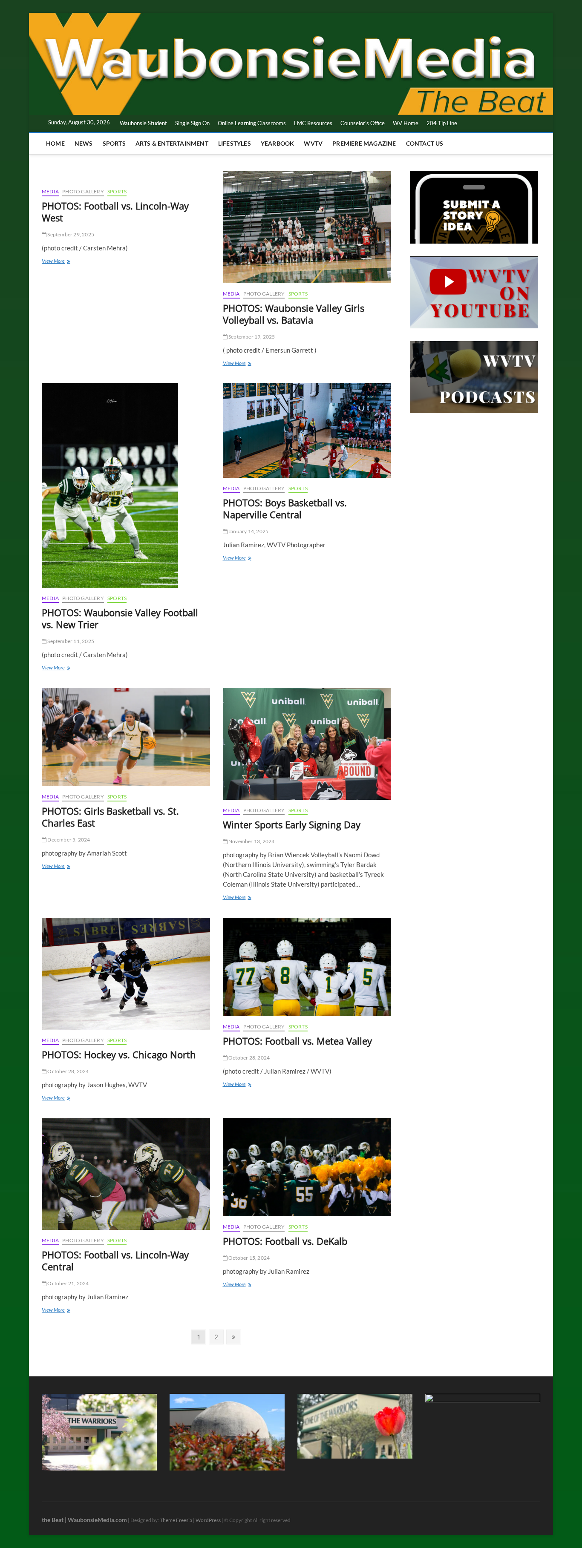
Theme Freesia (176, 1520)
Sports (114, 143)
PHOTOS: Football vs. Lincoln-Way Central (115, 1260)
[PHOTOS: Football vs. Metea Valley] (307, 967)
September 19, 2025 (251, 336)
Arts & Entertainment (171, 143)
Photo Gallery (83, 191)
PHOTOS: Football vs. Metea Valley (297, 1040)
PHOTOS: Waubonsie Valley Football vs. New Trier (120, 618)
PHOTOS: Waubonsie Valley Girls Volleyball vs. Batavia (293, 314)
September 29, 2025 (70, 234)
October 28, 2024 (67, 1071)
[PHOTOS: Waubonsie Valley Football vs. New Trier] (126, 485)
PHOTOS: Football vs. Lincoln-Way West (115, 211)
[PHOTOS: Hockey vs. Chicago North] (126, 974)
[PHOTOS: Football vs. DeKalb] (307, 1167)
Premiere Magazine (364, 143)
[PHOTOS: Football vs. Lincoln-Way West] (126, 176)
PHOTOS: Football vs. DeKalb (285, 1241)
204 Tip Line (441, 123)
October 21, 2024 (67, 1283)
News (84, 143)
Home (55, 143)
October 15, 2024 (249, 1258)
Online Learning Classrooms (252, 123)
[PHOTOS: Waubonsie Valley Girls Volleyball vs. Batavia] (307, 227)
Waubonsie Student (143, 123)
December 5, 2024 (68, 839)
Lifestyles (234, 143)
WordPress (208, 1520)
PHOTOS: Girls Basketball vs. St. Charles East (110, 816)
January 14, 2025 (248, 531)
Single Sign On (192, 123)
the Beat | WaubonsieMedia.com (84, 1519)
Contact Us (425, 143)
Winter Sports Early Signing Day (291, 824)
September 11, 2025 (70, 641)
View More (63, 261)
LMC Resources (313, 123)
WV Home (405, 123)
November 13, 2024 (251, 841)
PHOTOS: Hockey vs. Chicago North (119, 1054)
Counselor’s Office (362, 123)
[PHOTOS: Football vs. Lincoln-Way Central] (126, 1174)
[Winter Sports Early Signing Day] (307, 744)
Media (50, 191)
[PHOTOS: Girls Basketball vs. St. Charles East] (126, 737)
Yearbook (277, 143)
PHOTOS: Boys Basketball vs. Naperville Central (285, 508)
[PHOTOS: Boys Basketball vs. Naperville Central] (307, 430)
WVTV (313, 143)
